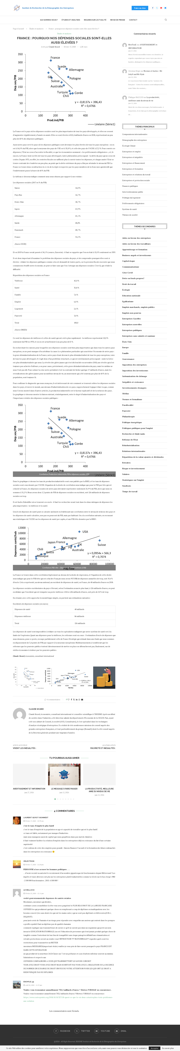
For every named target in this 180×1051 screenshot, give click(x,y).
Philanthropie (128, 416)
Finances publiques (130, 186)
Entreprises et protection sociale (136, 180)
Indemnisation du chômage (134, 376)
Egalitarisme (127, 301)
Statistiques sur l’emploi (133, 480)
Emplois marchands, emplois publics (138, 307)
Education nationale (131, 295)
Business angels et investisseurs (136, 255)
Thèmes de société (130, 215)
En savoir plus (168, 1048)
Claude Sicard (54, 46)
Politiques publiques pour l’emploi (137, 428)
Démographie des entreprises (134, 140)
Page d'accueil (18, 28)
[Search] (165, 20)
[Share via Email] (82, 699)
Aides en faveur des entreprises (136, 238)
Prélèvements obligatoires (133, 203)
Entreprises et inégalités (132, 157)
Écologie (126, 290)
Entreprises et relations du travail (136, 174)
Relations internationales (133, 451)
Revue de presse (117, 20)
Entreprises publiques (132, 330)
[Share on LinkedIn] (76, 699)
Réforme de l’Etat (130, 439)
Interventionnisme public (132, 192)
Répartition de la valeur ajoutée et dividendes (143, 457)
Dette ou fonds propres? (133, 278)
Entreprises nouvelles (132, 324)
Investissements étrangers (134, 388)
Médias (125, 393)
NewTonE (132, 44)
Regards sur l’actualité (95, 20)
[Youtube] (161, 8)
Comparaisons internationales (134, 134)
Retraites (126, 462)
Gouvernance (128, 359)
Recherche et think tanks (133, 434)
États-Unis (127, 341)
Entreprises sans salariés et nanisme (138, 336)
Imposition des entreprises (134, 364)
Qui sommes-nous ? (49, 20)
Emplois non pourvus (131, 313)
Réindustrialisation (130, 445)
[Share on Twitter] (74, 699)
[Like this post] (68, 699)
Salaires (125, 474)
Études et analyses (71, 20)
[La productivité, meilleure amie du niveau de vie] (99, 774)
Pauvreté (126, 411)
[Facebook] (152, 8)
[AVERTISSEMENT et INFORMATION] (29, 774)
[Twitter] (157, 8)
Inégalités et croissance (133, 382)
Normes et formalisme (132, 399)
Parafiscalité (127, 405)
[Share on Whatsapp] (79, 699)
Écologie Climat (128, 145)
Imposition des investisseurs (135, 370)
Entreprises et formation (132, 169)
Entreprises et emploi (131, 151)
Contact (133, 20)
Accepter (154, 1048)
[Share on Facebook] (71, 699)
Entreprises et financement (133, 163)
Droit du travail (129, 284)
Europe (125, 347)
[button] (16, 781)
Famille (125, 353)
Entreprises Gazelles (131, 318)
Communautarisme (130, 267)
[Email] (165, 8)
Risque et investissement (133, 468)
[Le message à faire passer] (64, 774)
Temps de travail (129, 491)
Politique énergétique (132, 422)
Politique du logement (131, 197)
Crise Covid (127, 272)
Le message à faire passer (64, 789)
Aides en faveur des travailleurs (136, 244)
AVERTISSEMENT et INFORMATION (29, 789)
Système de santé (129, 209)
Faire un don (140, 8)
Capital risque (128, 261)
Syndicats (126, 486)
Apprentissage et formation (134, 249)
